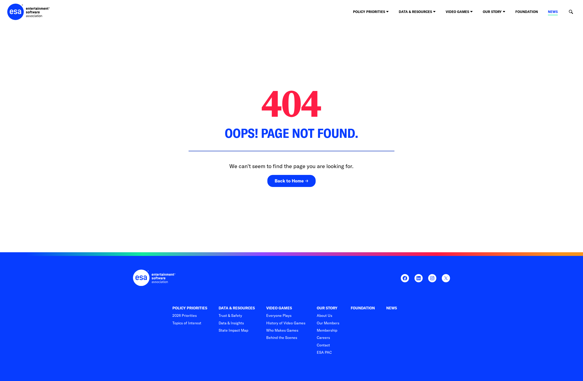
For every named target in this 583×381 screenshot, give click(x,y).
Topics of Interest (186, 323)
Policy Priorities (189, 308)
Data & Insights (231, 323)
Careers (323, 337)
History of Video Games (285, 323)
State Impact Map (233, 330)
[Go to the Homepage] (28, 12)
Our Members (328, 323)
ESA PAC (324, 352)
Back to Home (289, 181)
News (553, 12)
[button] (571, 12)
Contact (323, 345)
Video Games (279, 308)
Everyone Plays (279, 315)
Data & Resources (237, 308)
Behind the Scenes (281, 337)
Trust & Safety (230, 315)
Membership (327, 330)
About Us (324, 315)
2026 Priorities (184, 315)
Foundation (526, 12)
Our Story (327, 308)
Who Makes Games (282, 330)
